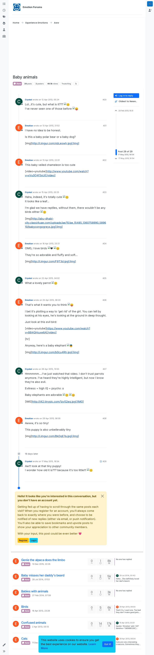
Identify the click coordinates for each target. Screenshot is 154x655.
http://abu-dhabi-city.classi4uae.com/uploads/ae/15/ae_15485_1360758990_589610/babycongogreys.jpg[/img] (65, 222)
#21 (104, 125)
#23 (104, 192)
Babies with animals (34, 591)
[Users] (4, 29)
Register (23, 540)
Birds (24, 606)
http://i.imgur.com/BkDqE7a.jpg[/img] (55, 436)
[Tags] (4, 16)
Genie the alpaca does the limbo (43, 560)
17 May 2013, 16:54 (50, 461)
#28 (104, 418)
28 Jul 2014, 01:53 (41, 579)
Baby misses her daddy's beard (42, 575)
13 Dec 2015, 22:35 (41, 564)
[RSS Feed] (76, 84)
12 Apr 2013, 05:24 (50, 99)
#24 (104, 243)
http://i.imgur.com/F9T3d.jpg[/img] (54, 261)
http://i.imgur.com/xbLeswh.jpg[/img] (55, 143)
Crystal (28, 99)
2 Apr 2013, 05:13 (40, 626)
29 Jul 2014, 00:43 (127, 575)
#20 (104, 99)
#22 (104, 160)
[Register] (150, 10)
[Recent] (4, 10)
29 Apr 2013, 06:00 (127, 607)
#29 (104, 461)
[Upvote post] (98, 116)
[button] (4, 644)
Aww (18, 83)
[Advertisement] (77, 49)
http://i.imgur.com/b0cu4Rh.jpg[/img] (55, 352)
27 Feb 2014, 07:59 (41, 595)
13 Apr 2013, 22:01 (51, 160)
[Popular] (4, 23)
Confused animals (33, 622)
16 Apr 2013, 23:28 (41, 611)
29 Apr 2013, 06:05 (51, 418)
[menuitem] (150, 3)
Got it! (107, 644)
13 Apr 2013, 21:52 (51, 125)
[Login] (150, 3)
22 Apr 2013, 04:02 (51, 278)
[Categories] (4, 3)
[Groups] (4, 36)
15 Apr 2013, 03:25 (50, 192)
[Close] (102, 496)
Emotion (29, 125)
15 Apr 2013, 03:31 (127, 623)
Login (33, 540)
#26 (104, 300)
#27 (104, 369)
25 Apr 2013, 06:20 (51, 300)
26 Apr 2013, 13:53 (50, 369)
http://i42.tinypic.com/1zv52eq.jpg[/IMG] (58, 401)
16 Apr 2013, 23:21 (51, 243)
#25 (104, 278)
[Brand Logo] (16, 7)
